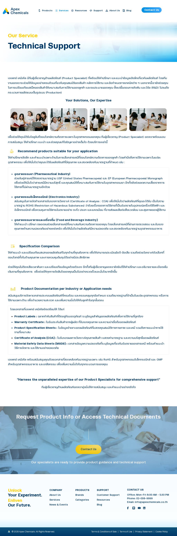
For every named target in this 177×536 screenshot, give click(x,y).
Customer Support (108, 495)
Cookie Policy (161, 532)
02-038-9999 (144, 498)
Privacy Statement (143, 532)
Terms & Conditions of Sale (104, 532)
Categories (82, 499)
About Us (55, 495)
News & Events (58, 504)
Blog (99, 504)
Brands (79, 495)
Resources (103, 499)
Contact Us (151, 9)
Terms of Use (126, 532)
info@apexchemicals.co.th (151, 502)
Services (54, 499)
